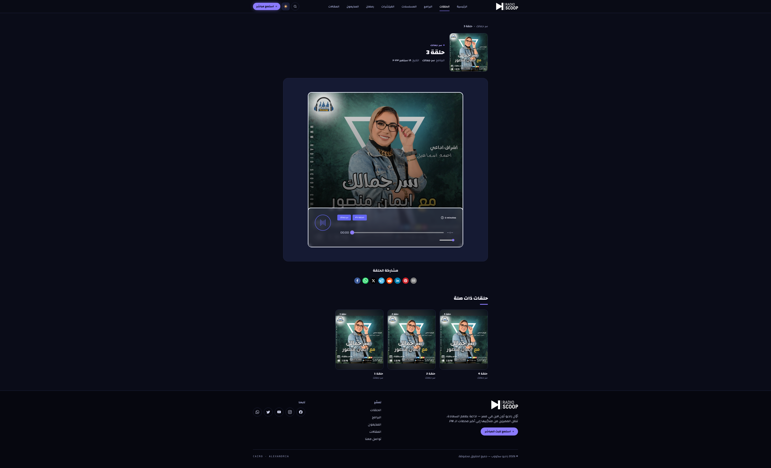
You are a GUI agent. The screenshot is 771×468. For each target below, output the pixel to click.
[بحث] (295, 6)
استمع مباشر (265, 6)
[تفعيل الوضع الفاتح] (286, 6)
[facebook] (357, 280)
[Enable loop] (343, 240)
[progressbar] (398, 232)
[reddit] (389, 280)
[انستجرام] (290, 412)
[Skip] (413, 240)
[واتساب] (257, 412)
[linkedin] (397, 280)
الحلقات (445, 6)
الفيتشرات (387, 6)
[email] (413, 280)
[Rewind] (388, 240)
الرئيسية (462, 6)
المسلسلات (409, 6)
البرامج (428, 6)
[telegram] (381, 280)
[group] (396, 237)
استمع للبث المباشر (498, 431)
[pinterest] (405, 280)
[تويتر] (268, 412)
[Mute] (435, 240)
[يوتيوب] (279, 412)
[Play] (397, 240)
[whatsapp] (365, 280)
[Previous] (379, 240)
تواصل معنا (373, 439)
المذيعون (353, 6)
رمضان (370, 6)
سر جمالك (482, 26)
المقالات (333, 6)
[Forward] (405, 240)
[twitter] (373, 280)
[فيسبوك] (300, 412)
